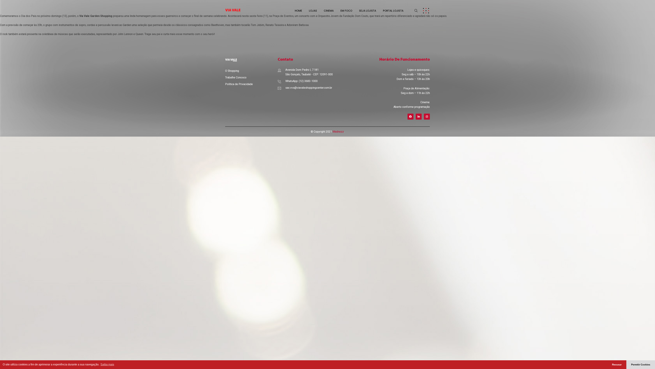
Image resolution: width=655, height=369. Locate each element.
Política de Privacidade (239, 84)
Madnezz (338, 131)
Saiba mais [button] (107, 364)
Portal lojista (393, 10)
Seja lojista (367, 10)
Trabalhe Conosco (235, 77)
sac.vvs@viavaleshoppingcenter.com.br (308, 87)
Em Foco (346, 10)
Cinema (329, 10)
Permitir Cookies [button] (640, 364)
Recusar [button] (617, 364)
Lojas (313, 10)
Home (298, 10)
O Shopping (232, 70)
